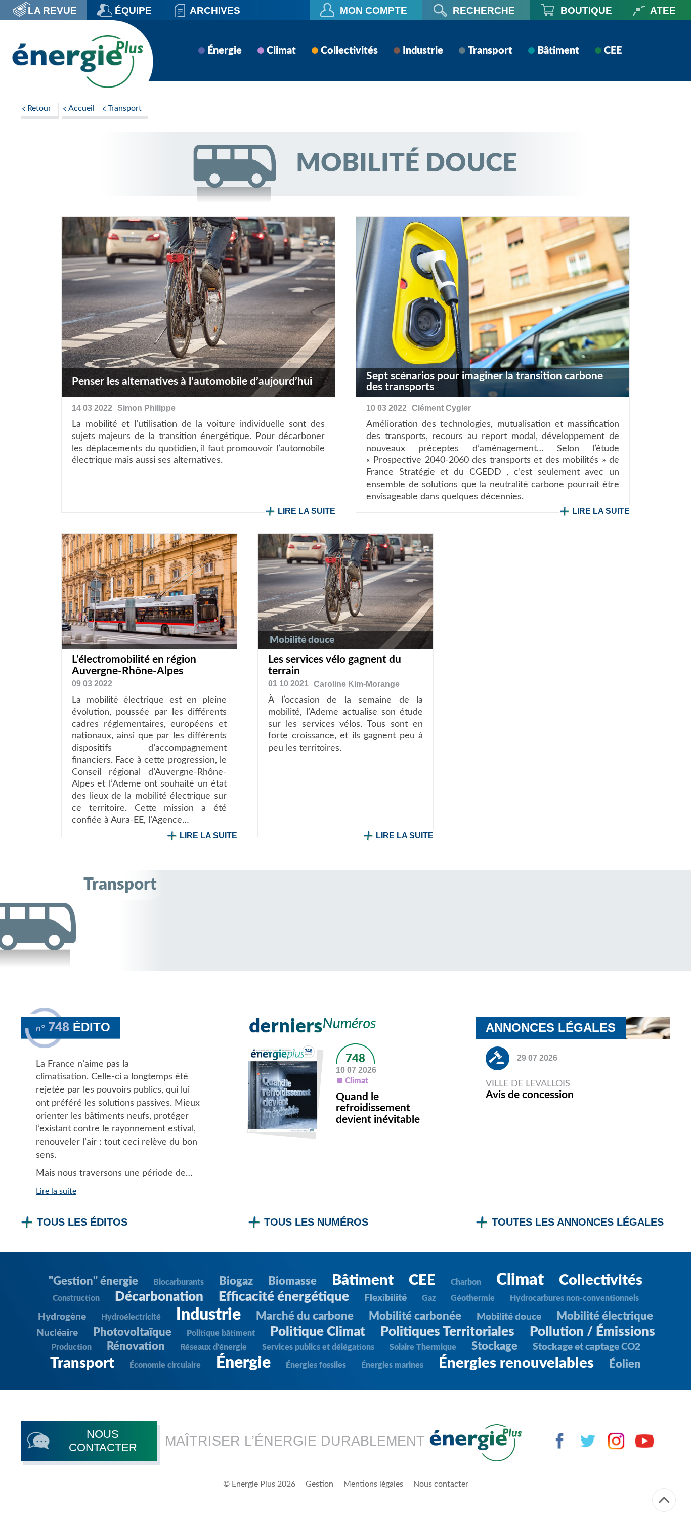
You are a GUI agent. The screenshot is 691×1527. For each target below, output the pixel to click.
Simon (146, 408)
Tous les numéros (316, 1222)
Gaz (429, 1298)
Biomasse (292, 1281)
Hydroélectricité (131, 1317)
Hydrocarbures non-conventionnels (574, 1298)
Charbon (466, 1282)
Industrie (423, 51)
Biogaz (236, 1281)
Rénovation (136, 1346)
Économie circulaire (165, 1365)
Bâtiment (558, 51)
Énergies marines (392, 1365)
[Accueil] (77, 61)
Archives (215, 10)
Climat (281, 51)
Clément (441, 408)
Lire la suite (306, 511)
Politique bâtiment (221, 1333)
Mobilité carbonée (415, 1316)
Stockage (494, 1346)
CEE (613, 51)
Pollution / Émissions (592, 1331)
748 (355, 1058)
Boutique (586, 10)
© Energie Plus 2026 (259, 1484)
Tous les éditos (82, 1222)
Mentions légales (373, 1484)
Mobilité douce (509, 1317)
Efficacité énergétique (284, 1296)
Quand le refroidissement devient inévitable (378, 1108)
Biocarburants (178, 1282)
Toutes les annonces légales (578, 1222)
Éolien (625, 1364)
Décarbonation (159, 1296)
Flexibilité (385, 1298)
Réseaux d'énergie (213, 1347)
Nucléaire (57, 1333)
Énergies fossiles (316, 1365)
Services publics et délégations (318, 1347)
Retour (39, 108)
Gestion (319, 1484)
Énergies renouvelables (516, 1363)
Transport (490, 51)
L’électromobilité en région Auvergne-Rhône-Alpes (134, 665)
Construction (76, 1298)
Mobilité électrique (604, 1316)
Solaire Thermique (423, 1347)
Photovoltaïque (132, 1332)
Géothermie (473, 1298)
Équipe (133, 10)
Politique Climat (317, 1331)
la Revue (52, 10)
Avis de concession (530, 1094)
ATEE (663, 10)
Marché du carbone (305, 1316)
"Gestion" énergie (93, 1281)
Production (71, 1347)
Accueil (81, 108)
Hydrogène (62, 1317)
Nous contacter (440, 1484)
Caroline (357, 684)
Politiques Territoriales (447, 1331)
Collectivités (349, 51)
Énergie (224, 51)
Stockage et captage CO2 (586, 1347)
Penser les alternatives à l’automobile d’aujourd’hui (192, 381)
